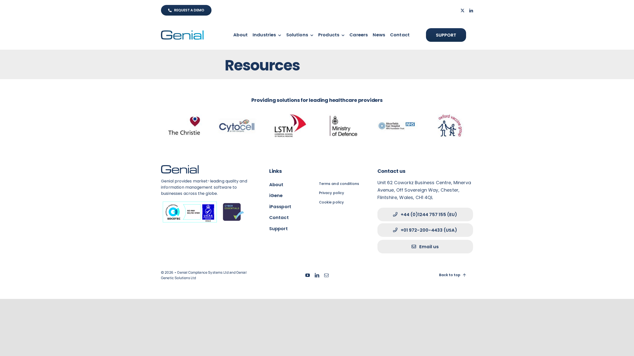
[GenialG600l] (182, 32)
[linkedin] (471, 10)
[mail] (326, 275)
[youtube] (307, 275)
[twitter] (462, 10)
